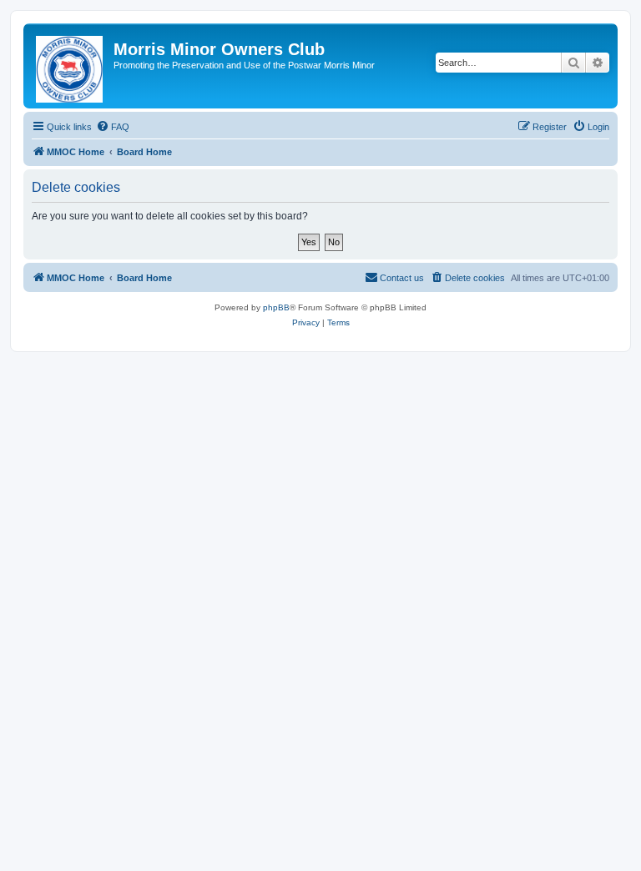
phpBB (276, 307)
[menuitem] (112, 127)
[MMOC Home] (71, 66)
